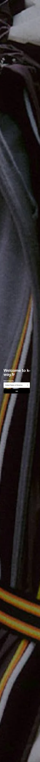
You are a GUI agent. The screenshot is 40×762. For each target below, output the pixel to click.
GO (17, 391)
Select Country (9, 381)
